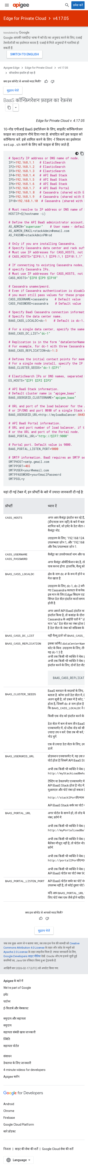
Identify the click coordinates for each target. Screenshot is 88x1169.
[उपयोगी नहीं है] (52, 81)
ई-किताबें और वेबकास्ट (15, 1008)
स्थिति (6, 1039)
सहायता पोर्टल (11, 1046)
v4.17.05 (61, 18)
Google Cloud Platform (18, 1124)
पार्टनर (6, 1001)
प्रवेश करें (78, 5)
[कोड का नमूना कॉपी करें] (82, 153)
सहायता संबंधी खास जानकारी (19, 1032)
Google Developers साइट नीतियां (22, 956)
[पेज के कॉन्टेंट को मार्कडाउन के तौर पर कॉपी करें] (9, 107)
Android (8, 1104)
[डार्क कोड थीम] (76, 153)
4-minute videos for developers (24, 1070)
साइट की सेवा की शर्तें (26, 1149)
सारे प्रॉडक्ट (9, 1131)
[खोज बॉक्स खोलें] (67, 5)
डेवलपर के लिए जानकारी (17, 1063)
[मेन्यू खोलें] (7, 5)
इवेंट (5, 994)
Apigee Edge (11, 67)
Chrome (8, 1111)
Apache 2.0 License (15, 952)
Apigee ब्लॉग (11, 1076)
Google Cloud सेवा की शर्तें (57, 1149)
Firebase (9, 1117)
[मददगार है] (46, 81)
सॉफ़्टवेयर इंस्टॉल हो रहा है (22, 72)
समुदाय (7, 1025)
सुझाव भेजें (13, 90)
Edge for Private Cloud (24, 18)
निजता (7, 1149)
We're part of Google (17, 987)
